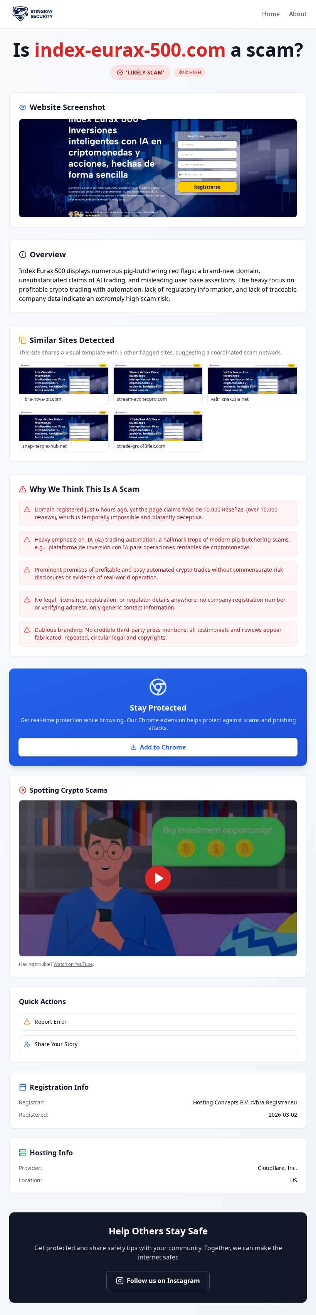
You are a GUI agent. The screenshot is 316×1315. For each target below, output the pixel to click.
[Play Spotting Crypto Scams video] (158, 878)
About (298, 14)
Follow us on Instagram (163, 1280)
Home (271, 14)
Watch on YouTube (73, 964)
